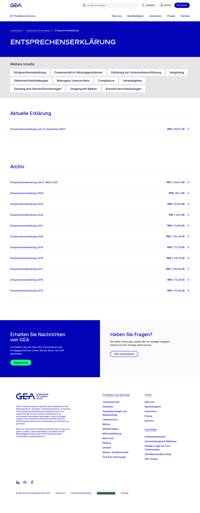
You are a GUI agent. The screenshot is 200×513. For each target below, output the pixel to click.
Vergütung (177, 72)
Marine (106, 424)
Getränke (107, 406)
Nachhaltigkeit (153, 406)
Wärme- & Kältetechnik (115, 452)
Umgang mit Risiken (83, 89)
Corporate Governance (38, 30)
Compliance (106, 80)
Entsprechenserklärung (30, 72)
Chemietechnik (110, 401)
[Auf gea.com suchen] (84, 5)
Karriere (149, 420)
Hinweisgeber (132, 80)
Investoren (16, 30)
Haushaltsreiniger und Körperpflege (114, 413)
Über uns (149, 401)
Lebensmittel (109, 419)
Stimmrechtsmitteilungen (31, 80)
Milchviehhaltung (111, 433)
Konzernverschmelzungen (124, 89)
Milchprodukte (110, 428)
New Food (108, 438)
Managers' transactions (73, 80)
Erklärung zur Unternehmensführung (136, 72)
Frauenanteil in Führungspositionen (78, 72)
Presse (148, 416)
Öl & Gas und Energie (114, 456)
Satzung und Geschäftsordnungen (37, 89)
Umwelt (106, 447)
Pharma (106, 442)
